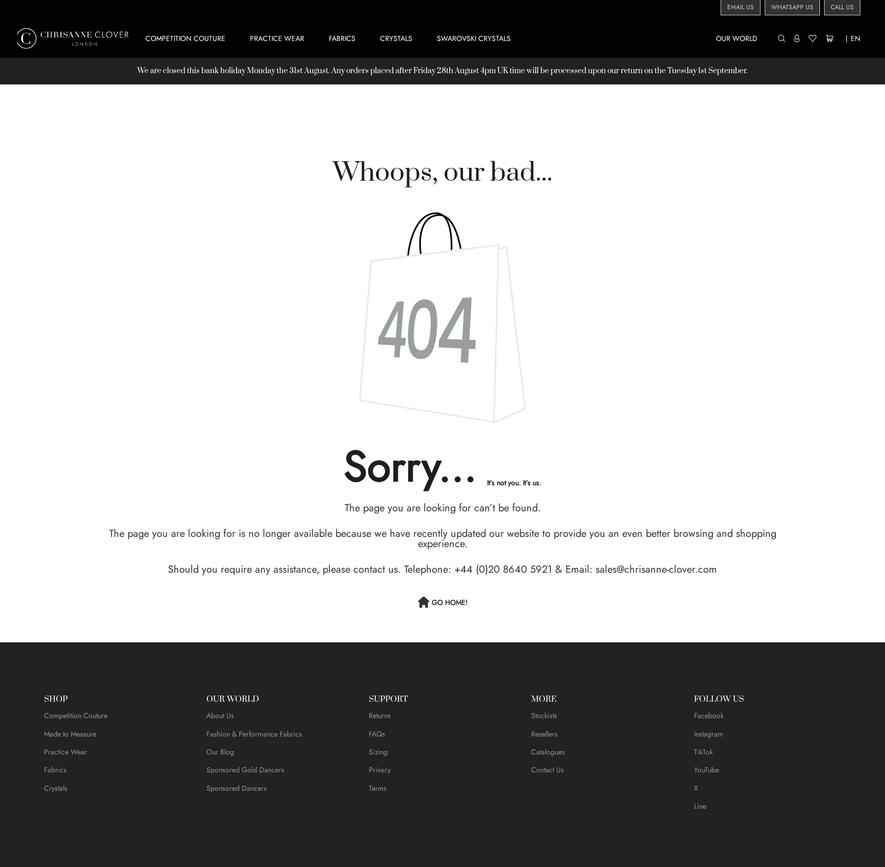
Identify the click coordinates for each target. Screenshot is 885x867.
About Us (220, 715)
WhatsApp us (792, 7)
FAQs (377, 734)
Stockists (544, 715)
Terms (378, 788)
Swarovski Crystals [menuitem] (474, 38)
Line (700, 806)
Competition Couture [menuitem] (185, 38)
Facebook (709, 715)
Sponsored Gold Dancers (245, 770)
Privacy (380, 770)
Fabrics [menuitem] (342, 38)
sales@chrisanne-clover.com (656, 569)
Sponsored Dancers (236, 788)
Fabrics (55, 770)
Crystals (56, 788)
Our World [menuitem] (736, 38)
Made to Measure (70, 734)
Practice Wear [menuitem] (277, 38)
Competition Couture (76, 715)
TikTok (703, 752)
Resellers (544, 734)
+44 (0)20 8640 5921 (503, 569)
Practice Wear (65, 752)
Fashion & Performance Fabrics (254, 734)
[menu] (459, 38)
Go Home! (450, 602)
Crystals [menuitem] (396, 38)
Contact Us (547, 770)
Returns (380, 715)
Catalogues (548, 752)
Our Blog (220, 752)
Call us (842, 7)
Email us (740, 7)
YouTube (706, 770)
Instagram (708, 734)
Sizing (378, 752)
